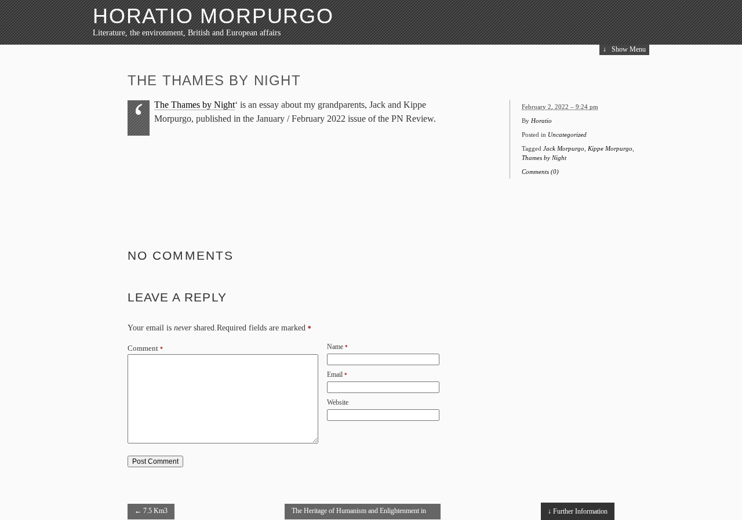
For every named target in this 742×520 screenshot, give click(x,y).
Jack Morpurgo (563, 148)
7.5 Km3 (151, 511)
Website (337, 402)
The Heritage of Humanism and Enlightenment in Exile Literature (359, 513)
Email (335, 374)
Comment (145, 348)
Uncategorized (567, 134)
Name (335, 347)
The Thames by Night (194, 105)
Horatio (541, 120)
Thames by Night (544, 157)
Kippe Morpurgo (610, 148)
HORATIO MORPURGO (213, 16)
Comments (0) (540, 171)
